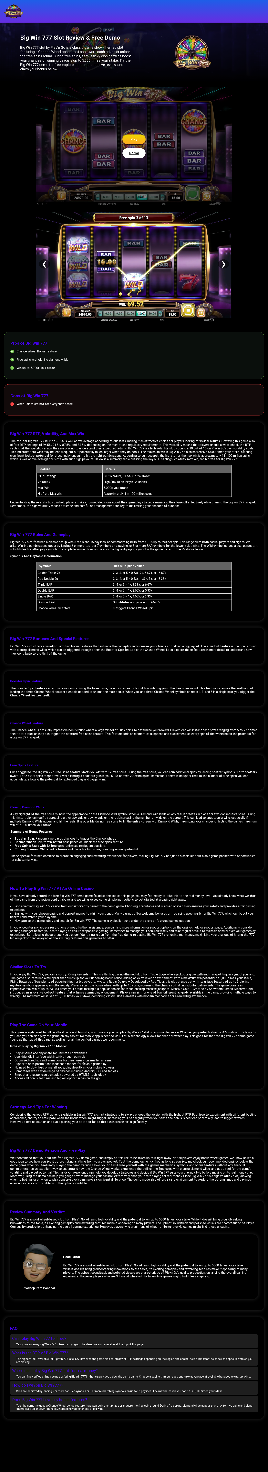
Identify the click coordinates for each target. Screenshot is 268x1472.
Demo (134, 153)
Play (134, 139)
